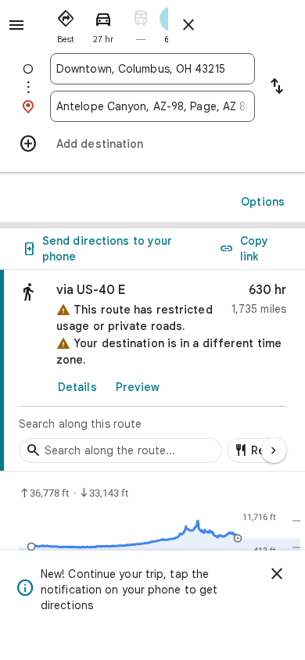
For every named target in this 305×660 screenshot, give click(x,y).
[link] (152, 371)
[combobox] (152, 68)
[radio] (65, 23)
